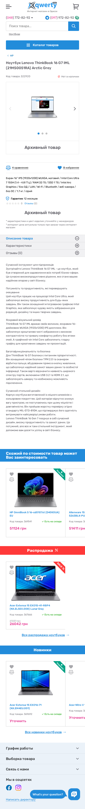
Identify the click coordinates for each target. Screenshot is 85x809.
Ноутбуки (14, 34)
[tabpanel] (42, 107)
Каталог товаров (46, 45)
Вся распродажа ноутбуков (43, 635)
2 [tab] (42, 134)
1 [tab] (39, 134)
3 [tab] (46, 134)
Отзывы (29, 203)
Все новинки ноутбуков (43, 732)
